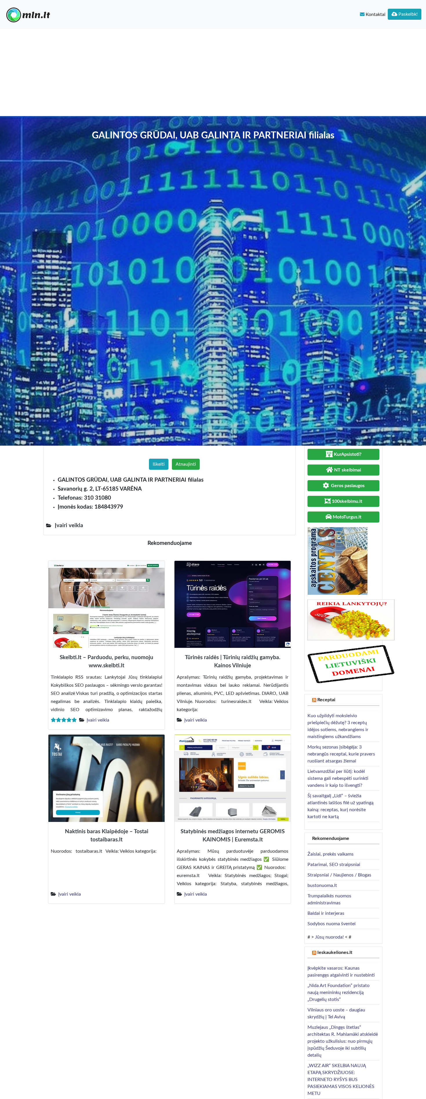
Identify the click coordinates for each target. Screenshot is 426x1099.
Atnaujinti (186, 464)
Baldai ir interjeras (325, 913)
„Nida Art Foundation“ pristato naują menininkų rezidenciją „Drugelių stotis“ (338, 992)
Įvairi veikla (98, 720)
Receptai (326, 699)
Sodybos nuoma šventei (331, 923)
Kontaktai (375, 14)
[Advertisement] (213, 72)
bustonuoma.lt (322, 885)
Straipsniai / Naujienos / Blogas (339, 875)
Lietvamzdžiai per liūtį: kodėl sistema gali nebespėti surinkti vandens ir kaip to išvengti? (337, 778)
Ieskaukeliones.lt (334, 952)
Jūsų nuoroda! (329, 937)
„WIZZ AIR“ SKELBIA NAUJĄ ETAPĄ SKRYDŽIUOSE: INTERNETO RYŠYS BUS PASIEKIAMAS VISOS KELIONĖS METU (340, 1079)
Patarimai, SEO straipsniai (333, 864)
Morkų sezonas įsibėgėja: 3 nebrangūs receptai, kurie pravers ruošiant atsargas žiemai (341, 754)
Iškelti (159, 464)
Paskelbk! (407, 14)
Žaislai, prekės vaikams (330, 854)
